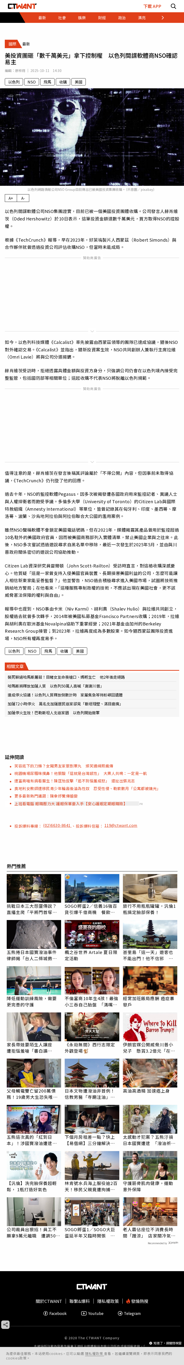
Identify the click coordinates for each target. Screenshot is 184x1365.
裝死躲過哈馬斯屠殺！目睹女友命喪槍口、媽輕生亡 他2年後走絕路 (66, 677)
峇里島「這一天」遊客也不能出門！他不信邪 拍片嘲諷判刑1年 (148, 955)
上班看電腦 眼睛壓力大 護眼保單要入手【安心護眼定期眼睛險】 (70, 803)
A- (23, 198)
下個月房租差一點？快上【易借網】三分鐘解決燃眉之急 (90, 1140)
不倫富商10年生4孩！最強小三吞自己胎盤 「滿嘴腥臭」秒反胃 (91, 1001)
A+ (11, 198)
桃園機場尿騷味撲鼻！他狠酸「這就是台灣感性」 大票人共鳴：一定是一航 (80, 773)
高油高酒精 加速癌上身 (146, 1091)
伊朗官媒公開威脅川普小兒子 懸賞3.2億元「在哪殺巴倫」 (149, 1047)
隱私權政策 (94, 1353)
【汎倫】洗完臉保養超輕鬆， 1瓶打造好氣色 (32, 1186)
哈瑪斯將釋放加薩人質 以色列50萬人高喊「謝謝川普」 (56, 686)
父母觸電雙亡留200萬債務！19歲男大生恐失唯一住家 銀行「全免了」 (32, 1094)
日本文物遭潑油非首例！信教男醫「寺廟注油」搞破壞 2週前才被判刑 (90, 1094)
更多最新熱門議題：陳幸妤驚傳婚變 (46, 796)
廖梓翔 (20, 70)
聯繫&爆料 (79, 1301)
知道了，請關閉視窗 (168, 1343)
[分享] (5, 1324)
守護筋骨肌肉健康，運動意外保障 (148, 1186)
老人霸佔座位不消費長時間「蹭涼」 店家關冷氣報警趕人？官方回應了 (149, 1232)
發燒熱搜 (139, 1301)
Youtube (96, 1313)
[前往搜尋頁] (173, 6)
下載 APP (152, 6)
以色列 (14, 82)
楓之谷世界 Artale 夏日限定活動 (91, 955)
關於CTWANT (49, 1301)
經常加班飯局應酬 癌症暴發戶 (148, 1001)
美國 (78, 82)
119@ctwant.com (121, 825)
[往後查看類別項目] (157, 18)
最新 (42, 17)
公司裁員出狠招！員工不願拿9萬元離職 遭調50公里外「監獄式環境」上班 (33, 1232)
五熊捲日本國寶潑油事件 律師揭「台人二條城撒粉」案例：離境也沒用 (34, 955)
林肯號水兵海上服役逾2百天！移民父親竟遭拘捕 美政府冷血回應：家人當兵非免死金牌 (91, 1186)
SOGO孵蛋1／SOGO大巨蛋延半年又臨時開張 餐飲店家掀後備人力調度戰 (90, 1232)
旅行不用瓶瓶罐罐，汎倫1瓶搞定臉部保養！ (149, 909)
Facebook (58, 1313)
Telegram (132, 1313)
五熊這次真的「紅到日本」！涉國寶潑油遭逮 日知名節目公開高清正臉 (32, 1140)
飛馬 (47, 82)
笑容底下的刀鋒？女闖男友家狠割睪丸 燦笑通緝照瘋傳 (63, 766)
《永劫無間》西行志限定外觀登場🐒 (90, 1047)
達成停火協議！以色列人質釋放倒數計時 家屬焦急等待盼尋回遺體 (65, 695)
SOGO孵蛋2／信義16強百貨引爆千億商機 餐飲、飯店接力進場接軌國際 (91, 909)
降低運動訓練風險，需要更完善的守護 (32, 1001)
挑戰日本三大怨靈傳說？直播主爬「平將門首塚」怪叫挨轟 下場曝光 (32, 909)
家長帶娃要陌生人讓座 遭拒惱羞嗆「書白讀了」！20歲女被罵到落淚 (32, 1047)
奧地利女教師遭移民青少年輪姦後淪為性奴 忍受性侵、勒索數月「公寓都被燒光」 (87, 788)
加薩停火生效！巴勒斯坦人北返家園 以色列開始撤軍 (54, 712)
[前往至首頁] (22, 6)
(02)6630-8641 (57, 825)
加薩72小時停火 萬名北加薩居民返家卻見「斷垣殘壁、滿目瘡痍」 (65, 704)
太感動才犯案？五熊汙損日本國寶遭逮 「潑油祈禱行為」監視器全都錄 (149, 1140)
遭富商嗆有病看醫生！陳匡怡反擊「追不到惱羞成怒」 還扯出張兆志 (74, 781)
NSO (32, 82)
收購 (63, 82)
